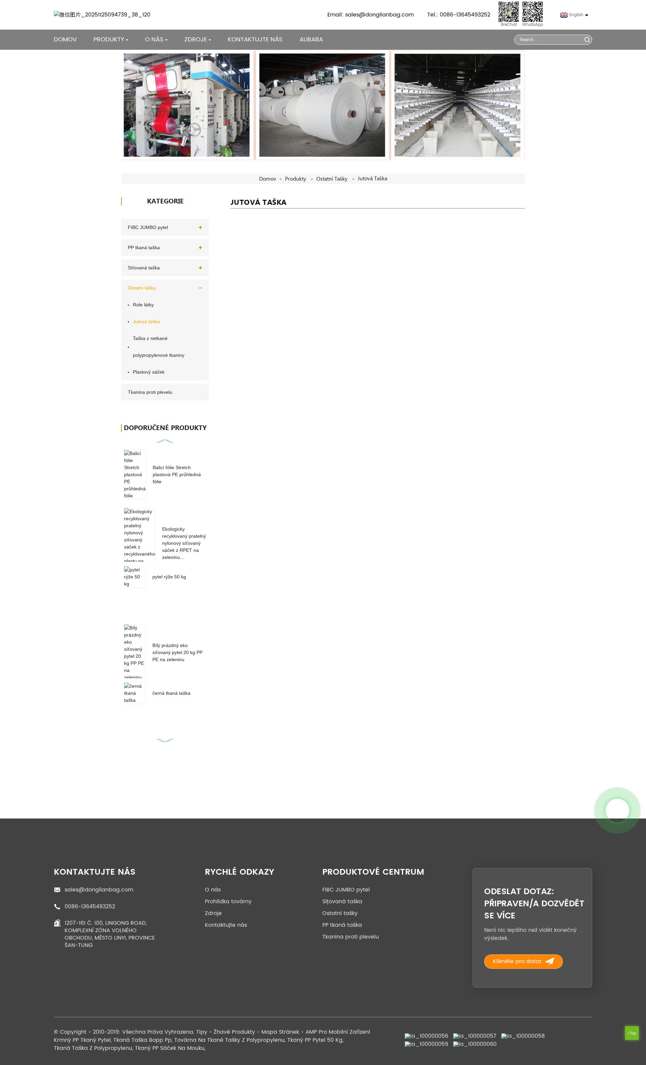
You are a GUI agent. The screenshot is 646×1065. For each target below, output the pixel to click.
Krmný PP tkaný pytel (82, 1040)
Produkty (109, 39)
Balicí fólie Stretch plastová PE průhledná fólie (177, 474)
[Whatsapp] (617, 810)
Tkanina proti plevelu (150, 392)
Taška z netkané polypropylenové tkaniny (158, 347)
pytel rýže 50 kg (169, 576)
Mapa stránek (280, 1032)
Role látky (143, 304)
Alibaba (311, 39)
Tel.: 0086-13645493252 (458, 14)
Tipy (201, 1032)
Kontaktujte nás (255, 39)
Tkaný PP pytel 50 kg (315, 1040)
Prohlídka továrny (228, 901)
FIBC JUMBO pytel (148, 227)
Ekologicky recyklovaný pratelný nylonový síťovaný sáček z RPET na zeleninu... (184, 543)
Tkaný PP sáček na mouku (170, 1048)
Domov (65, 39)
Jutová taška (372, 178)
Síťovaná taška (144, 267)
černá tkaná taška (171, 693)
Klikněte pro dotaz (517, 961)
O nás (213, 889)
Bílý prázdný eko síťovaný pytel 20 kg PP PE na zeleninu (177, 652)
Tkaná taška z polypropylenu (93, 1048)
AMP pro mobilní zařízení (338, 1032)
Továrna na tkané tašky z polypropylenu (229, 1040)
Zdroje (213, 913)
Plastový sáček (149, 372)
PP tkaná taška (144, 247)
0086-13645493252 (90, 906)
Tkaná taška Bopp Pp (142, 1040)
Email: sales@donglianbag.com (370, 14)
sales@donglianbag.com (99, 889)
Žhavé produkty (234, 1032)
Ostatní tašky (332, 179)
